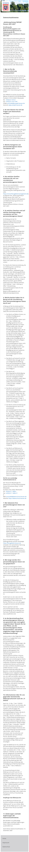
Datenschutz (6, 847)
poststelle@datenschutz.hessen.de (16, 496)
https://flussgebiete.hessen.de (12, 543)
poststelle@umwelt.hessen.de (16, 103)
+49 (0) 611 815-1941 (12, 101)
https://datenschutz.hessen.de (17, 498)
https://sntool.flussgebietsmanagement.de (15, 194)
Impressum (6, 842)
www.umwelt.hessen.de (15, 105)
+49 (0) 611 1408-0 (11, 491)
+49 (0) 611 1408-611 (12, 493)
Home (4, 838)
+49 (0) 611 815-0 (10, 100)
